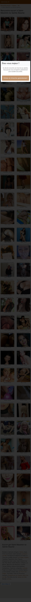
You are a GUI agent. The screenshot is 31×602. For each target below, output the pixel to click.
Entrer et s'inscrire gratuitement (15, 78)
